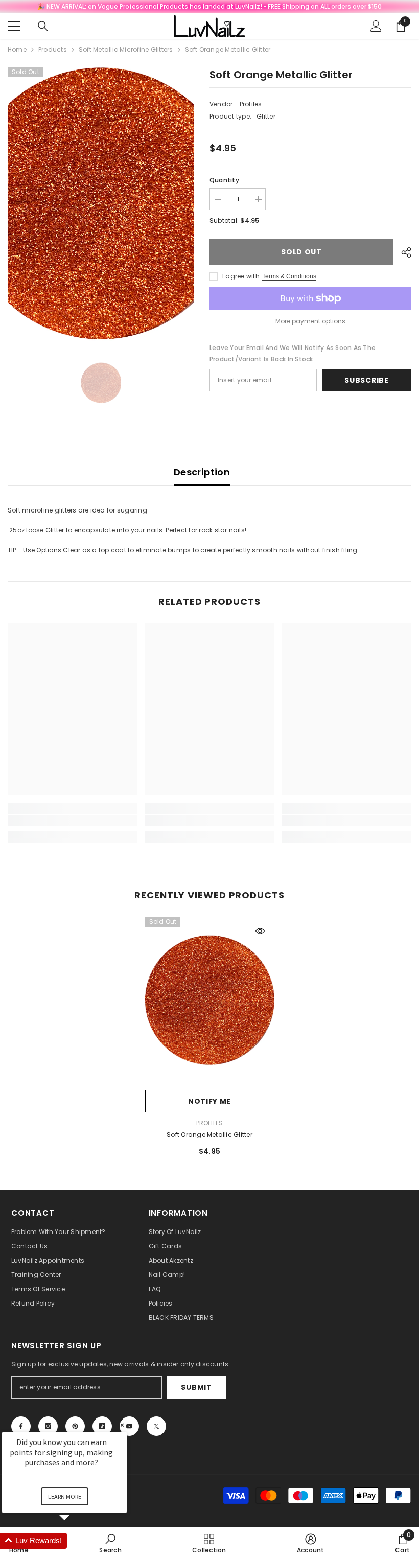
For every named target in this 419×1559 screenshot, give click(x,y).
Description (202, 472)
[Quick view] (260, 931)
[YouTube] (129, 1426)
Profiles (251, 104)
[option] (101, 205)
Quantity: (225, 180)
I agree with (241, 276)
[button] (76, 1541)
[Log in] (376, 26)
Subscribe (366, 380)
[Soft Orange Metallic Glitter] (209, 1001)
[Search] (43, 26)
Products (52, 49)
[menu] (14, 26)
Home (17, 49)
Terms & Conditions (289, 276)
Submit (196, 1387)
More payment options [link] (310, 321)
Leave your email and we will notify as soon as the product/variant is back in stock (293, 353)
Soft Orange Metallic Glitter (209, 1134)
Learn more (64, 1496)
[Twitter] (156, 1426)
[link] (72, 820)
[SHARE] (402, 252)
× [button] (122, 1425)
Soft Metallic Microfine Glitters (126, 49)
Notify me (209, 1101)
